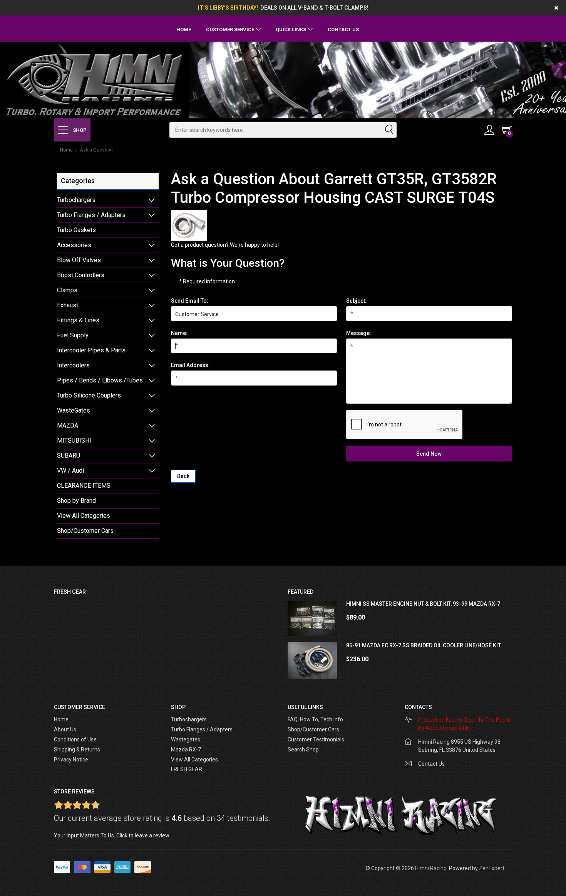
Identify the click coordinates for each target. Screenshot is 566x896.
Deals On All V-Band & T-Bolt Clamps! (314, 8)
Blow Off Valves (79, 260)
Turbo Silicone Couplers (89, 395)
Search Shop (303, 749)
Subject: (356, 301)
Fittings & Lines (78, 320)
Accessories (74, 245)
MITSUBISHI (74, 440)
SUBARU (68, 455)
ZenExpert (491, 868)
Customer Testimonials (316, 739)
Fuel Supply (73, 335)
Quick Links (291, 29)
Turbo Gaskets (76, 230)
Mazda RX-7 (186, 749)
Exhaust (67, 305)
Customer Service (230, 29)
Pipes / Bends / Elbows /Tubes (100, 380)
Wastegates (185, 739)
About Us (65, 729)
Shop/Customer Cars (85, 530)
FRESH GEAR (186, 769)
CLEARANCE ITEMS (84, 485)
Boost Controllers (80, 275)
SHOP (79, 130)
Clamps (67, 290)
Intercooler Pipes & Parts (91, 350)
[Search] (388, 130)
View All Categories (83, 515)
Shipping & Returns (77, 749)
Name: (179, 333)
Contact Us (343, 29)
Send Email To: (189, 301)
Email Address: (190, 365)
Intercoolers (73, 365)
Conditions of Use (75, 739)
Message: (358, 333)
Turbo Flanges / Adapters (91, 215)
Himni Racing (431, 868)
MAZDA (67, 425)
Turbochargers (76, 200)
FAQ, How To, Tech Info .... (318, 719)
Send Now (429, 454)
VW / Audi (70, 470)
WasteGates (73, 410)
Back (183, 476)
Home (183, 29)
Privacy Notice (71, 759)
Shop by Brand (76, 500)
